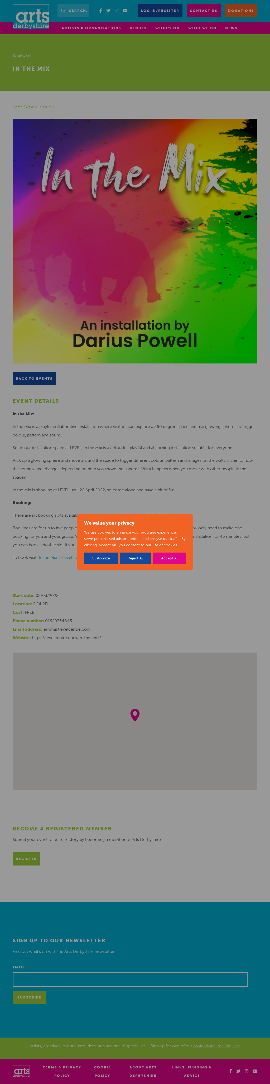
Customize (101, 558)
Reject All (135, 558)
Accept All (169, 558)
